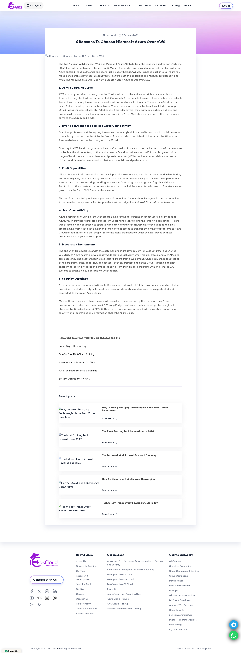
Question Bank (83, 584)
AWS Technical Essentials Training (78, 370)
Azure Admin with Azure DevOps (124, 594)
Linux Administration (180, 585)
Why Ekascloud (122, 5)
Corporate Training (86, 566)
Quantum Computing (180, 566)
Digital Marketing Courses (183, 619)
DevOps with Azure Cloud (120, 579)
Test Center (144, 5)
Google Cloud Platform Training (124, 608)
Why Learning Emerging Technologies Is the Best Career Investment (135, 409)
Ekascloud (54, 648)
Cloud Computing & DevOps (184, 571)
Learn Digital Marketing (72, 346)
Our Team (160, 5)
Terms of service (185, 648)
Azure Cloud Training (118, 598)
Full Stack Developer (180, 600)
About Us (104, 5)
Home (76, 5)
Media (187, 5)
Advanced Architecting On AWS (77, 362)
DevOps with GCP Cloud (120, 574)
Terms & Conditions (86, 608)
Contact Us (82, 598)
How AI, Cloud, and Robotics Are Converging (128, 479)
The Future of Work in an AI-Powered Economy (129, 455)
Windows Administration (182, 595)
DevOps (173, 590)
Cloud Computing (178, 575)
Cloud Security (176, 610)
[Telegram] (233, 624)
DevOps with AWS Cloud (120, 584)
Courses (88, 5)
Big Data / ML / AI (178, 629)
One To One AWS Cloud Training (77, 354)
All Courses (175, 561)
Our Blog (175, 5)
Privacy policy (204, 648)
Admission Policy (85, 613)
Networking (175, 624)
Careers (80, 594)
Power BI (111, 589)
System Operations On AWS (74, 378)
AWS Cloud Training (117, 603)
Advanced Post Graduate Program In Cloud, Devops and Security (135, 563)
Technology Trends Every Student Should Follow (130, 502)
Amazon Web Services (181, 605)
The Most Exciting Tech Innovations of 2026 (128, 431)
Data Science (176, 580)
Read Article (108, 418)
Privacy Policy (83, 603)
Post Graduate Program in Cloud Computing (130, 569)
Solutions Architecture (180, 614)
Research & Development (83, 577)
